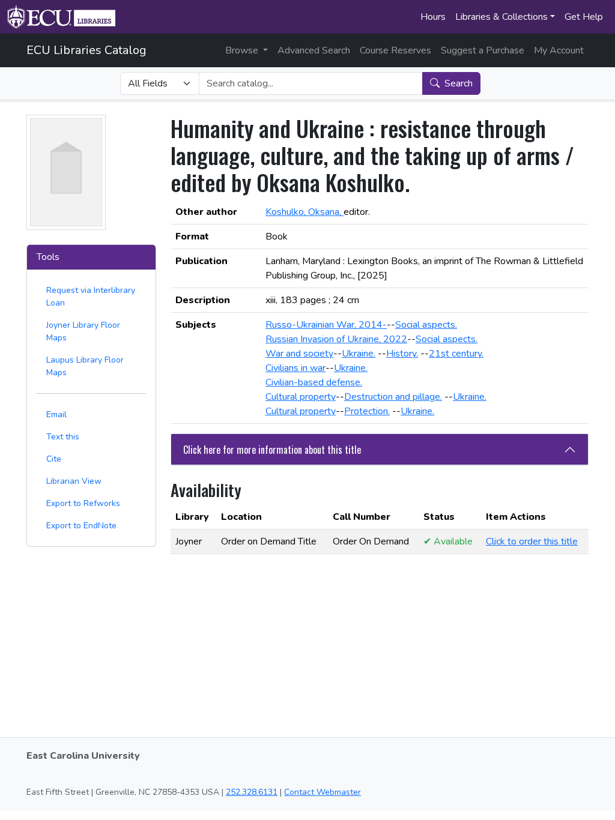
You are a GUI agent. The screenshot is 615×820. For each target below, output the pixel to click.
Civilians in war (295, 368)
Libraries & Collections (501, 16)
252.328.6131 (251, 792)
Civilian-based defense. (313, 382)
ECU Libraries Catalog (86, 50)
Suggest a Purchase (482, 50)
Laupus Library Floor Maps (85, 366)
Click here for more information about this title (272, 449)
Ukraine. (358, 353)
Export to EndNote (81, 525)
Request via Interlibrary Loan (90, 297)
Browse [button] (243, 50)
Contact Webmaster (322, 792)
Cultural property (300, 396)
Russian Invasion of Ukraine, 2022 (336, 339)
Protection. (367, 411)
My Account (559, 50)
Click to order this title (532, 541)
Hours (433, 16)
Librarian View (73, 481)
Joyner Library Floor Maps (83, 331)
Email (56, 414)
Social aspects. (426, 324)
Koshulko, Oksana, (304, 212)
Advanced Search (313, 50)
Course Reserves (395, 50)
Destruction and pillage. (393, 396)
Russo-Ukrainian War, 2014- (326, 324)
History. (402, 353)
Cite (53, 459)
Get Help (584, 16)
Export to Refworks (83, 503)
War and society (299, 353)
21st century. (456, 353)
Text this (62, 436)
